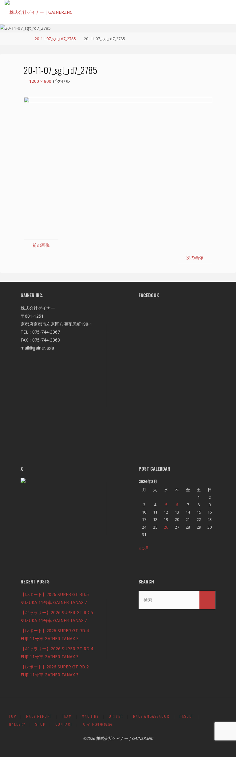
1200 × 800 (41, 81)
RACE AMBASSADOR (151, 716)
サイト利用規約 (97, 724)
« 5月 (144, 548)
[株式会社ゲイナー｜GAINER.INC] (39, 10)
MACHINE (90, 716)
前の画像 (41, 245)
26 (166, 527)
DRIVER (116, 716)
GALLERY (17, 724)
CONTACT (64, 724)
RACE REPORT (39, 716)
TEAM (67, 716)
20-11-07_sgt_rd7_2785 (55, 38)
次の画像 (194, 257)
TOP (12, 716)
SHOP (40, 724)
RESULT (186, 716)
